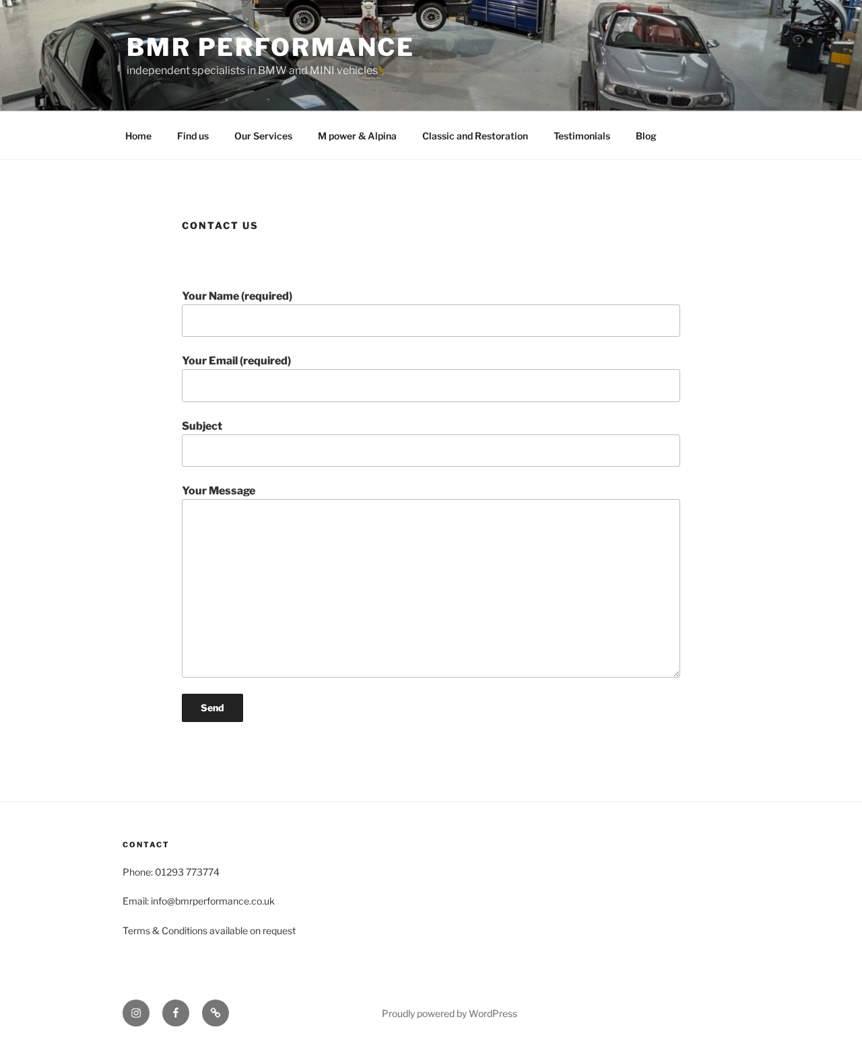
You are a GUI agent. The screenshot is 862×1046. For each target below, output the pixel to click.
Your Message (218, 490)
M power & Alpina (357, 135)
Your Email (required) (236, 360)
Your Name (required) (237, 296)
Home (138, 135)
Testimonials (582, 135)
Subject (202, 426)
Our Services (263, 135)
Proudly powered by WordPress (449, 1013)
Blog (646, 135)
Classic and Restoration (475, 135)
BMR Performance (271, 47)
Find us (193, 135)
